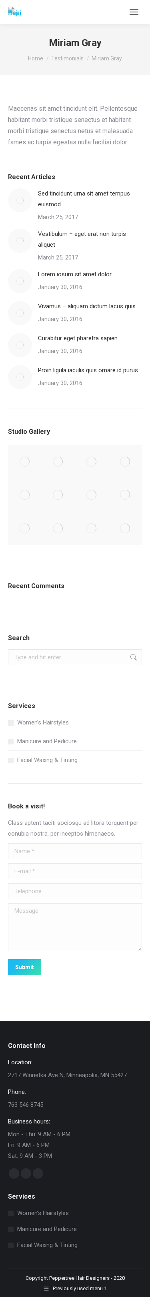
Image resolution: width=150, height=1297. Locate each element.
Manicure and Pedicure (47, 741)
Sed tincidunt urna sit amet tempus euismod (84, 199)
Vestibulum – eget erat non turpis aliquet (82, 239)
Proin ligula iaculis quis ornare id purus (88, 370)
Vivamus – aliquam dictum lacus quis (87, 306)
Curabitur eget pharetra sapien (78, 338)
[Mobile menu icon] (134, 12)
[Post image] (20, 200)
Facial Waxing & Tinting (47, 760)
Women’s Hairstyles (43, 722)
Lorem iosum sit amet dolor (75, 274)
